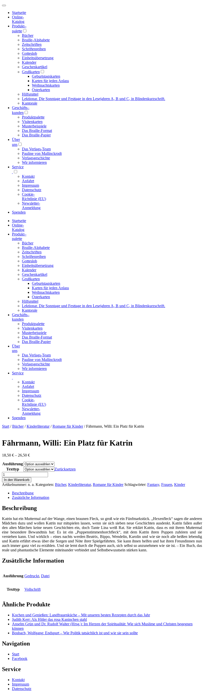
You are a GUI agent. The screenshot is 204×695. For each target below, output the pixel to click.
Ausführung (12, 464)
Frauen (166, 484)
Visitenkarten (32, 121)
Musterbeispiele (34, 126)
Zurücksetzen (65, 469)
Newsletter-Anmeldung (31, 205)
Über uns (16, 348)
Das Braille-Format (37, 130)
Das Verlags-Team (36, 149)
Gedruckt (31, 576)
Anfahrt (28, 181)
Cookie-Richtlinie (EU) (34, 196)
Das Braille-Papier (36, 135)
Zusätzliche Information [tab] (30, 497)
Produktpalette (33, 117)
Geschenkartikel (34, 67)
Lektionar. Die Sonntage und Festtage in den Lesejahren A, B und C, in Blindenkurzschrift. (93, 99)
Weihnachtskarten (46, 85)
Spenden (19, 212)
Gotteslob (29, 53)
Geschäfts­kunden (20, 317)
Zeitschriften (32, 44)
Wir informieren (34, 162)
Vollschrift (32, 589)
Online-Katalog (18, 19)
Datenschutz (31, 190)
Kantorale (29, 103)
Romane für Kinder (67, 426)
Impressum (30, 185)
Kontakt (28, 176)
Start (5, 426)
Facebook (19, 658)
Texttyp (12, 469)
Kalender (29, 62)
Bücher (27, 35)
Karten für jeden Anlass (50, 81)
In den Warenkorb (16, 480)
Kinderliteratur (38, 426)
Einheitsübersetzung (37, 58)
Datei (45, 576)
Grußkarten (31, 72)
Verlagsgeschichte (36, 158)
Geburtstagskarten (46, 76)
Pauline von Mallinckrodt (42, 153)
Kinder (179, 484)
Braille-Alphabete (36, 40)
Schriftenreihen (34, 49)
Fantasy (153, 484)
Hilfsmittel (30, 94)
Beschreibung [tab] (23, 493)
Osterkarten (41, 90)
